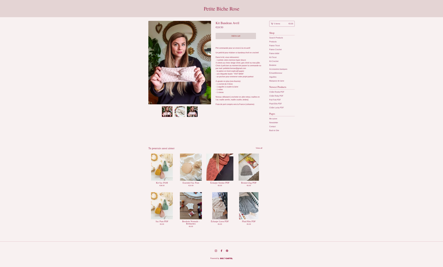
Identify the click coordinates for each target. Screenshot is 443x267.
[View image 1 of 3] (167, 111)
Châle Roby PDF (276, 96)
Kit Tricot (272, 57)
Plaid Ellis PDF (275, 104)
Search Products (276, 38)
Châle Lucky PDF (276, 108)
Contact (272, 127)
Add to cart (235, 36)
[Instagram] (216, 250)
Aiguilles (272, 77)
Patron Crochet (275, 49)
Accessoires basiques (278, 69)
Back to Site (274, 130)
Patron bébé (274, 53)
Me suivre (273, 119)
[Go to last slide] (151, 62)
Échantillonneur (275, 73)
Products (273, 42)
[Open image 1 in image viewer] (179, 62)
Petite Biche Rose (221, 9)
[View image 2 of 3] (179, 111)
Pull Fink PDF (275, 100)
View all (259, 148)
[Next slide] (208, 62)
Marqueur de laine (276, 81)
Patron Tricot (274, 46)
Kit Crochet (273, 61)
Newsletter (273, 123)
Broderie (272, 65)
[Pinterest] (227, 250)
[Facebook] (221, 250)
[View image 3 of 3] (192, 111)
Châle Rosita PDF (276, 92)
